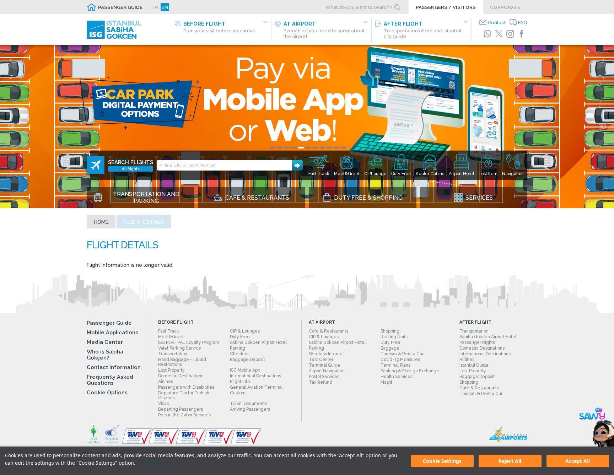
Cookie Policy (153, 462)
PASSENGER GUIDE (120, 7)
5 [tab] (301, 148)
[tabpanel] (307, 126)
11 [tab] (343, 148)
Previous (10, 126)
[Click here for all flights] (95, 165)
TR (154, 7)
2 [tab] (279, 148)
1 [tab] (272, 148)
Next (603, 126)
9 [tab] (329, 148)
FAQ (522, 22)
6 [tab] (308, 148)
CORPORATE (505, 7)
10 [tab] (336, 148)
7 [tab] (315, 148)
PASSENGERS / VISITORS (446, 7)
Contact (497, 22)
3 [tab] (287, 148)
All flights (131, 169)
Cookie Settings (442, 461)
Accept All (577, 461)
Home (101, 222)
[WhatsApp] (487, 33)
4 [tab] (294, 148)
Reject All (510, 461)
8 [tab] (322, 148)
